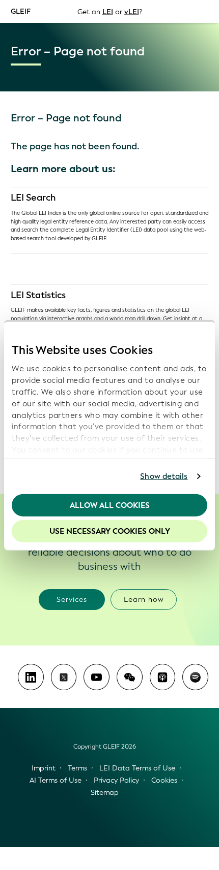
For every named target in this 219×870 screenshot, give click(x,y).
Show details (163, 476)
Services (72, 599)
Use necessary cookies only (109, 531)
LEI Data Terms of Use (137, 768)
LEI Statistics (38, 295)
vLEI (131, 11)
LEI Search (33, 197)
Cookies (164, 780)
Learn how (144, 599)
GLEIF (21, 11)
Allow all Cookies (110, 505)
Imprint (44, 768)
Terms (77, 768)
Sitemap (105, 792)
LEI (107, 11)
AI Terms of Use (55, 780)
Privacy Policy (116, 780)
